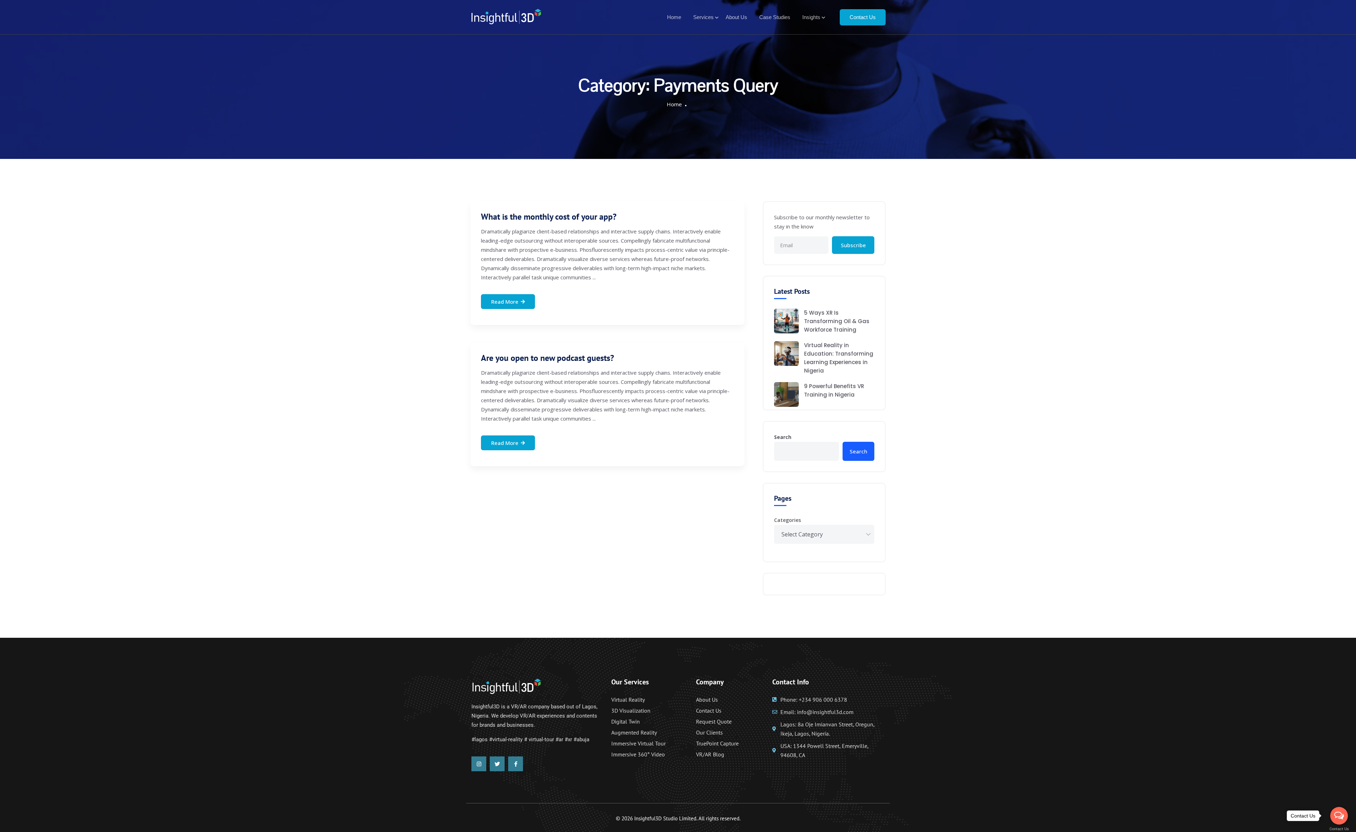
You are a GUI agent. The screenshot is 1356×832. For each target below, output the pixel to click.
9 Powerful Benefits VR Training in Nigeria (834, 390)
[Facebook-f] (515, 763)
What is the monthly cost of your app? (549, 216)
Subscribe (853, 245)
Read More (504, 301)
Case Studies (774, 17)
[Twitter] (497, 763)
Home (674, 17)
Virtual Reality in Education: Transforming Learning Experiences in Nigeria (838, 357)
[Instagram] (478, 763)
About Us (736, 17)
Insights (811, 17)
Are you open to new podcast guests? (547, 357)
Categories (787, 520)
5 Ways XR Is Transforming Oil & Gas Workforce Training (836, 321)
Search (782, 437)
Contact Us (863, 17)
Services (703, 17)
